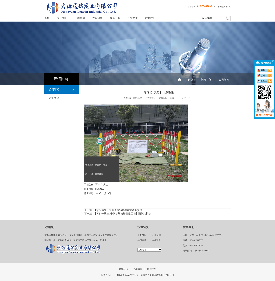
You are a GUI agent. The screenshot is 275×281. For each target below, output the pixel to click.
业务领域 (142, 235)
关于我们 (62, 18)
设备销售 (97, 18)
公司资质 (142, 240)
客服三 (264, 81)
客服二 (264, 75)
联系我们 (150, 18)
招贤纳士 (133, 18)
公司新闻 (224, 79)
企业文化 (123, 269)
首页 (46, 18)
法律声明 (151, 269)
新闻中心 (115, 18)
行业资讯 (54, 98)
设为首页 (227, 6)
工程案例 (80, 18)
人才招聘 (156, 235)
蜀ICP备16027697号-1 (127, 275)
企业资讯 (156, 240)
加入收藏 (218, 6)
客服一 (264, 70)
